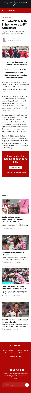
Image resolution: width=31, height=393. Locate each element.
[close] (29, 4)
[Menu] (28, 10)
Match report (6, 17)
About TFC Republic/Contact (18, 350)
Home (5, 350)
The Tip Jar (22, 353)
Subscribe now (15, 167)
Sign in (24, 172)
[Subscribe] (27, 385)
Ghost (19, 356)
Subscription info (10, 353)
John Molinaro (12, 39)
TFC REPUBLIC (8, 11)
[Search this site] (25, 10)
